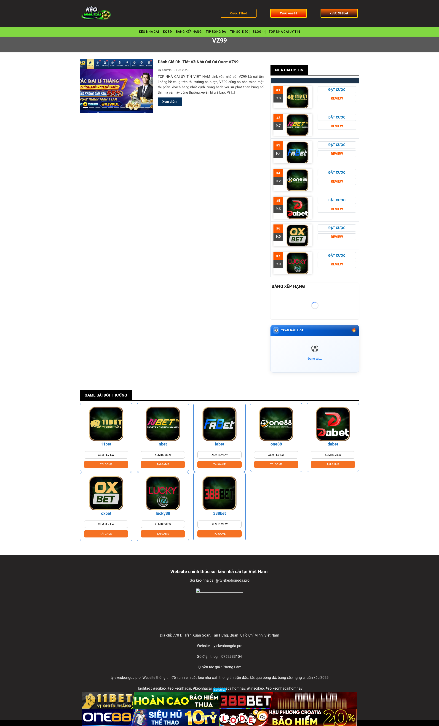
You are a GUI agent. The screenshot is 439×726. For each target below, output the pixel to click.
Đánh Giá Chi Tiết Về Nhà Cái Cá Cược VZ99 (198, 61)
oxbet (106, 513)
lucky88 (163, 513)
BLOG (257, 32)
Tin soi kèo (239, 32)
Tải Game (106, 464)
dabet (333, 444)
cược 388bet (339, 13)
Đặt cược (336, 90)
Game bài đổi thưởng (106, 395)
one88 (276, 444)
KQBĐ (167, 32)
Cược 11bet (238, 13)
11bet (106, 444)
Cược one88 (288, 13)
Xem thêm (169, 101)
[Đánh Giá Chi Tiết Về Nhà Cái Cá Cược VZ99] (116, 86)
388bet (219, 513)
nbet (163, 444)
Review (337, 98)
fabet (219, 444)
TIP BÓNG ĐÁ (216, 32)
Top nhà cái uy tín (284, 32)
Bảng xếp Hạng (189, 32)
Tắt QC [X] (219, 689)
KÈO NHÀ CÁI (149, 32)
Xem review (106, 454)
